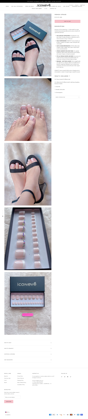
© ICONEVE (7, 414)
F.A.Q (45, 8)
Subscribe (8, 401)
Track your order (37, 8)
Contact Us (53, 8)
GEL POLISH (66, 6)
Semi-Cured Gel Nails (55, 6)
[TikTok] (70, 376)
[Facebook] (61, 376)
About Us (6, 376)
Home (7, 6)
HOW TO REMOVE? (9, 348)
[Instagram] (64, 376)
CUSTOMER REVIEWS (77, 6)
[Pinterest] (67, 376)
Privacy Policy (20, 376)
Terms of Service (20, 378)
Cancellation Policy (21, 384)
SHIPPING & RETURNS (9, 354)
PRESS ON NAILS (29, 6)
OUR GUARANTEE (8, 359)
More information (60, 97)
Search (5, 382)
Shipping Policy (20, 380)
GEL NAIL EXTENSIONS (17, 6)
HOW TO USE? (7, 342)
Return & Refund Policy (21, 382)
